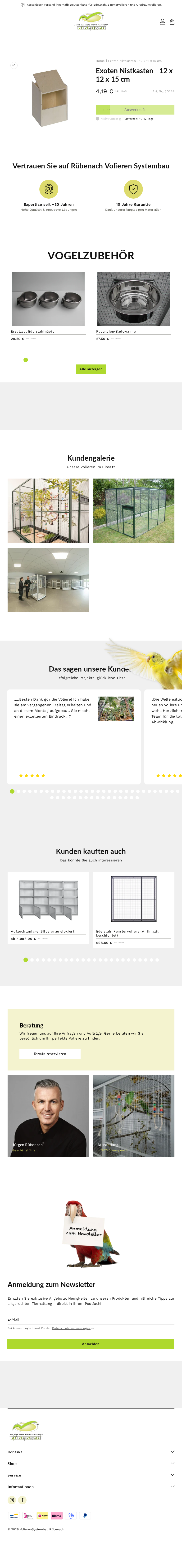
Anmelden (91, 1344)
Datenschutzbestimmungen (71, 1328)
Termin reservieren (50, 1054)
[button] (10, 22)
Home (100, 61)
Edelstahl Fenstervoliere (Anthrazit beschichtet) (127, 933)
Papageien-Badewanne (116, 331)
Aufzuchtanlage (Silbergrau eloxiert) (43, 931)
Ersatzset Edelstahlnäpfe (33, 331)
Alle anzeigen (91, 369)
